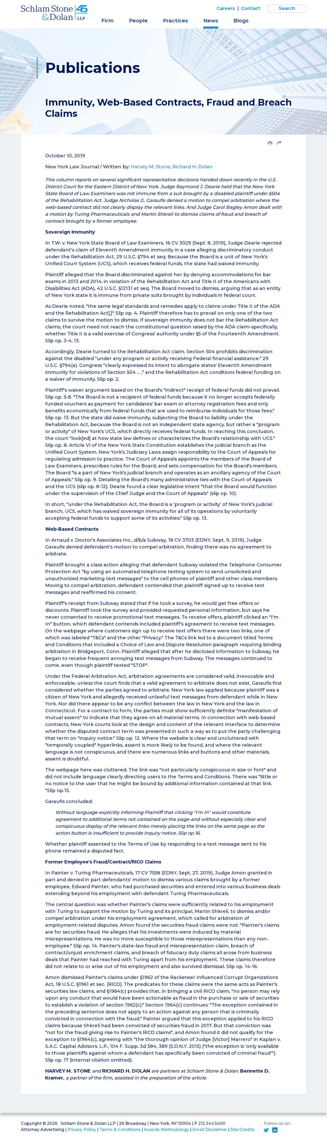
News (210, 21)
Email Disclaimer (209, 1129)
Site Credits (242, 1129)
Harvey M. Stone (150, 167)
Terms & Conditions (120, 1129)
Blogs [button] (241, 21)
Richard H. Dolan (192, 167)
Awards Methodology (166, 1129)
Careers (226, 8)
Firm (107, 21)
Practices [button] (175, 21)
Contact (250, 8)
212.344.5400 (211, 1123)
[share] (279, 143)
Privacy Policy (81, 1129)
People (138, 21)
